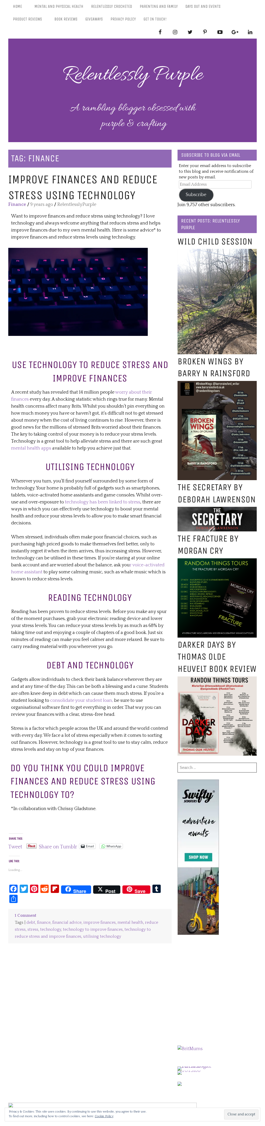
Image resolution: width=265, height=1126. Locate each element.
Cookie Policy (104, 1116)
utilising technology (102, 936)
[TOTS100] (189, 1070)
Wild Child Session (215, 241)
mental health (130, 922)
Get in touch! (155, 19)
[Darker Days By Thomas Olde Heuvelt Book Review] (217, 679)
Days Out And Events (202, 6)
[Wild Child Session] (217, 252)
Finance (17, 204)
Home (17, 6)
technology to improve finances (93, 929)
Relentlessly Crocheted (111, 6)
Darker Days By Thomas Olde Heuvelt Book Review (217, 657)
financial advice (67, 922)
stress (32, 929)
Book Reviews (65, 19)
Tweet (15, 846)
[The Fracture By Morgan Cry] (217, 561)
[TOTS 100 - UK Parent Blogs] (199, 1066)
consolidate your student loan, (81, 700)
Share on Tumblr (58, 846)
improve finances (99, 922)
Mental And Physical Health (58, 6)
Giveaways (94, 19)
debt (30, 922)
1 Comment (25, 915)
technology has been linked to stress (102, 502)
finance (43, 922)
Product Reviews (27, 19)
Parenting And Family (159, 6)
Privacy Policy (123, 19)
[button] (78, 292)
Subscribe (196, 194)
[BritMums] (190, 1048)
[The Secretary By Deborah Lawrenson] (217, 510)
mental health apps (31, 448)
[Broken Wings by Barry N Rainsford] (217, 384)
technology (50, 929)
